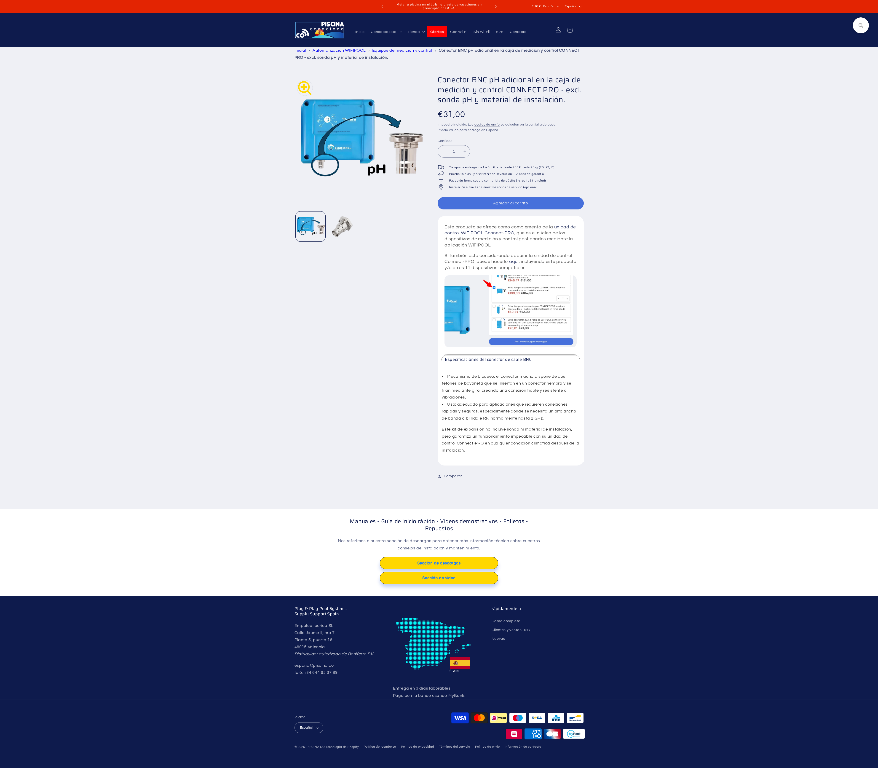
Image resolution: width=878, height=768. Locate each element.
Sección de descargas (439, 563)
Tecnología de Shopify (342, 747)
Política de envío (487, 747)
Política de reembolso (380, 747)
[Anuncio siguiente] (496, 7)
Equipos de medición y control (402, 50)
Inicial (300, 50)
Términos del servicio (454, 747)
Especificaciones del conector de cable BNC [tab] (488, 359)
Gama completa (506, 621)
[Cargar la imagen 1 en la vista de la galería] (310, 226)
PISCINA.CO (316, 747)
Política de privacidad (417, 747)
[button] (386, 31)
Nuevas (498, 639)
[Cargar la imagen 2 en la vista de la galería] (343, 226)
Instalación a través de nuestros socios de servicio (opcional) (493, 187)
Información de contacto (523, 747)
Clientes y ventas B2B (511, 630)
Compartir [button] (453, 476)
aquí (514, 261)
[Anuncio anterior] (382, 7)
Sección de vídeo (438, 578)
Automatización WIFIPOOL (339, 50)
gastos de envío (487, 124)
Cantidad (445, 141)
